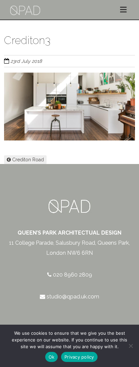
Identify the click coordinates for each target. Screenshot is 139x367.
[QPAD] (25, 4)
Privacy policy (79, 357)
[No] (130, 345)
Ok (52, 357)
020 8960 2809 (72, 275)
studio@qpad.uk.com (73, 296)
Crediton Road (27, 159)
